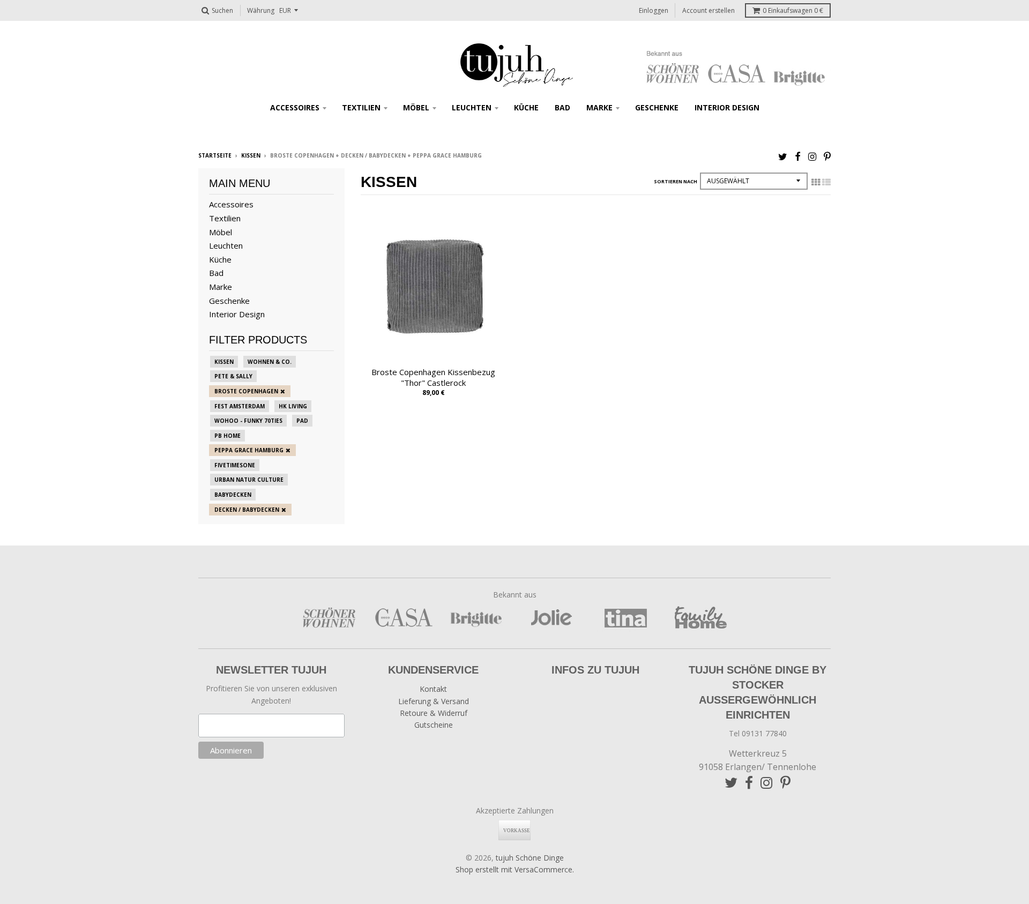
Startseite (215, 155)
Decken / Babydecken (246, 509)
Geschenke (656, 107)
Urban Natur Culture (249, 479)
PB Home (227, 435)
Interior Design (727, 107)
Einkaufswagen (793, 10)
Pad (302, 420)
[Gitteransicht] (815, 182)
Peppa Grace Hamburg (249, 450)
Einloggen (653, 10)
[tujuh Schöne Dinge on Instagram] (812, 156)
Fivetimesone (234, 465)
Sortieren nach (675, 181)
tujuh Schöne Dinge (530, 858)
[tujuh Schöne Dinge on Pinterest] (827, 156)
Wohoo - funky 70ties (248, 420)
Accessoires (294, 107)
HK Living (293, 406)
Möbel (416, 107)
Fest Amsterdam (239, 406)
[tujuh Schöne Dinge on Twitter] (782, 156)
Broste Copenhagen (246, 391)
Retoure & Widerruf (433, 713)
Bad (562, 107)
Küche (526, 107)
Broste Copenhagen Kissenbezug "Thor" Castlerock (433, 378)
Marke (599, 107)
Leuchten (471, 107)
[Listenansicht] (826, 182)
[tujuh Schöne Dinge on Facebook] (798, 156)
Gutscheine (433, 725)
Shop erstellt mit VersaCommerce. (515, 869)
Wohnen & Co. (270, 361)
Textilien (361, 107)
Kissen (250, 155)
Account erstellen (708, 10)
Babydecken (232, 494)
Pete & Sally (233, 376)
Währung (260, 10)
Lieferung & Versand (433, 701)
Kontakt (433, 689)
